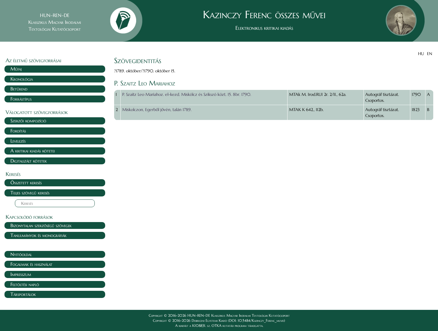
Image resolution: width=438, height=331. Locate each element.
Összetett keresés (26, 182)
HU (421, 53)
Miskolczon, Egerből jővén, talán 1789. (157, 109)
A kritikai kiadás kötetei (32, 151)
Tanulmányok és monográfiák (38, 235)
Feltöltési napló (24, 284)
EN (429, 53)
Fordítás (18, 131)
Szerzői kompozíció (28, 121)
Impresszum (20, 274)
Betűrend (18, 89)
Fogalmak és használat (31, 264)
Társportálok (23, 294)
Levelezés (18, 141)
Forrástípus (21, 99)
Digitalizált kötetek (28, 161)
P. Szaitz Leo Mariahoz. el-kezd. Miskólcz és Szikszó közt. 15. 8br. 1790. (186, 94)
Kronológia (21, 79)
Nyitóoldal (21, 254)
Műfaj (16, 69)
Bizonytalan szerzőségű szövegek (41, 225)
